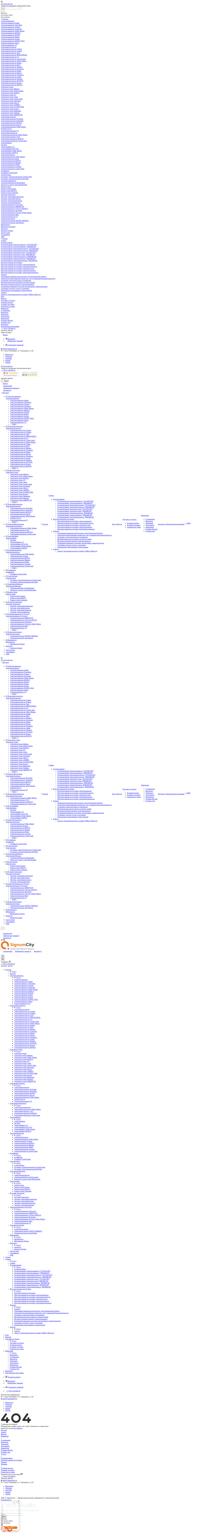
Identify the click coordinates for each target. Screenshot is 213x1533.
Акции (3, 1432)
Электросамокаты (21, 980)
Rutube (7, 360)
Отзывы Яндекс (7, 1450)
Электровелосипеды (22, 1010)
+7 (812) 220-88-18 (8, 328)
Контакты (4, 1442)
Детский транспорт (21, 1197)
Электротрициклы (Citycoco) (25, 1211)
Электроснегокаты (21, 1229)
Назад (14, 972)
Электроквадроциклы (22, 1107)
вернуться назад (7, 1428)
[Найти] (3, 10)
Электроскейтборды (22, 1175)
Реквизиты (5, 1448)
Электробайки (19, 1121)
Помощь (4, 1464)
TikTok (7, 362)
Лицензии (5, 1444)
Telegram (8, 356)
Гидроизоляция (20, 1269)
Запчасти (17, 1247)
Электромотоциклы (21, 1087)
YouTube (8, 358)
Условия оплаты (7, 1468)
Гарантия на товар (8, 1472)
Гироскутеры (19, 1185)
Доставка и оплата (17, 1343)
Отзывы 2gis (5, 1452)
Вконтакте (9, 354)
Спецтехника (19, 1165)
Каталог (13, 974)
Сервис (12, 1263)
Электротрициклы (21, 1137)
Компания (13, 1355)
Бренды (4, 1434)
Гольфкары (18, 1157)
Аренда (17, 1331)
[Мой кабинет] (2, 931)
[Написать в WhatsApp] (4, 1531)
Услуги (3, 1454)
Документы (5, 1446)
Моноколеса (18, 1239)
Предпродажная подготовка (24, 1293)
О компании (5, 1440)
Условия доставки (7, 1470)
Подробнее (11, 1527)
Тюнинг (17, 1309)
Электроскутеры (20, 1053)
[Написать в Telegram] (9, 1531)
